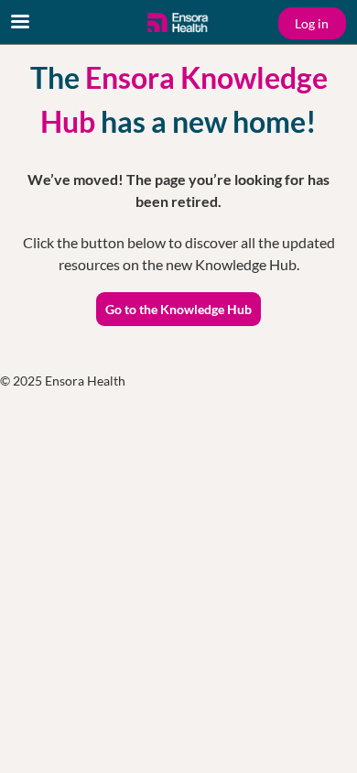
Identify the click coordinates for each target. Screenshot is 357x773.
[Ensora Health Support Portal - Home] (178, 23)
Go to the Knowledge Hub (178, 309)
